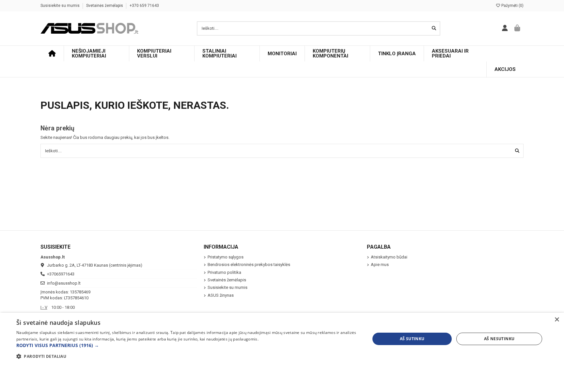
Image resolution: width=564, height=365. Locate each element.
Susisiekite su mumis (60, 5)
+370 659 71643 (144, 5)
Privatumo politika (224, 272)
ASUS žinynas (221, 295)
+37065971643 (60, 274)
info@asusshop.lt (64, 283)
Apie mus (380, 264)
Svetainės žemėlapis (105, 5)
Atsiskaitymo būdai (389, 257)
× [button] (556, 319)
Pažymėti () (512, 5)
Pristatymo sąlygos (225, 257)
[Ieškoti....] (434, 28)
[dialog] (282, 339)
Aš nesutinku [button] (499, 338)
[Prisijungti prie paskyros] (505, 28)
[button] (188, 345)
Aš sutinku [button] (412, 338)
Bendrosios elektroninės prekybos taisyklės (249, 264)
